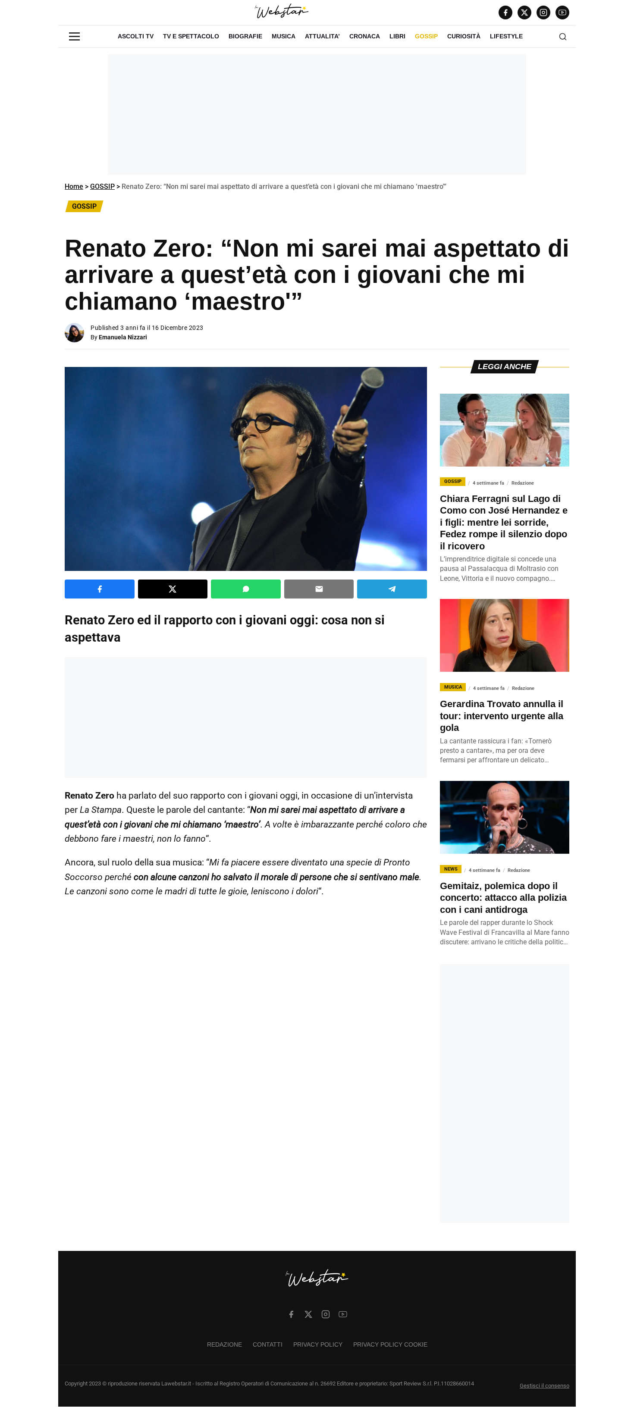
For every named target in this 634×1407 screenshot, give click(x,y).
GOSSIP (426, 36)
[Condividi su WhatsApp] (246, 589)
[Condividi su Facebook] (100, 589)
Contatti (267, 1344)
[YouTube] (562, 12)
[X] (524, 12)
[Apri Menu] (74, 36)
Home (74, 186)
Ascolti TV (136, 36)
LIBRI (397, 36)
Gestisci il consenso (544, 1386)
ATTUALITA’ (322, 36)
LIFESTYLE (506, 36)
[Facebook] (505, 12)
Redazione (224, 1344)
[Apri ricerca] (562, 36)
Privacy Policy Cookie (390, 1344)
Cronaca (364, 36)
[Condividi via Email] (319, 589)
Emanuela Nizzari (123, 337)
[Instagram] (543, 12)
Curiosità (463, 36)
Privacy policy (317, 1344)
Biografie (245, 36)
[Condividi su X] (173, 589)
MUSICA (283, 36)
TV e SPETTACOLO (191, 36)
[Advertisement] (317, 114)
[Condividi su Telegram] (392, 589)
